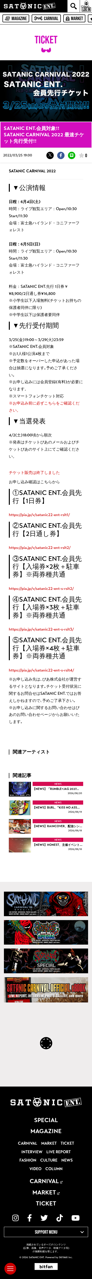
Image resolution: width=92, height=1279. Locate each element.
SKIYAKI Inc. (66, 1257)
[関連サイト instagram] (15, 1218)
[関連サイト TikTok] (59, 1218)
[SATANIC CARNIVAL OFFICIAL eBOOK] (46, 989)
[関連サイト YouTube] (75, 1218)
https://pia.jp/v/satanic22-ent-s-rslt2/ (41, 588)
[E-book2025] (46, 932)
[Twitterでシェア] (50, 155)
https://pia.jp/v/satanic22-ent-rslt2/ (40, 547)
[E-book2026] (46, 904)
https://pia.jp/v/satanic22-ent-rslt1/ (39, 514)
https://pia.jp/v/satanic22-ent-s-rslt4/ (41, 670)
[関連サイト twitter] (44, 1218)
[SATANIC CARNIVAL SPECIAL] (46, 961)
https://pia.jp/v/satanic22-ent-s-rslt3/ (41, 629)
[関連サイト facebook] (29, 1218)
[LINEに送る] (71, 155)
